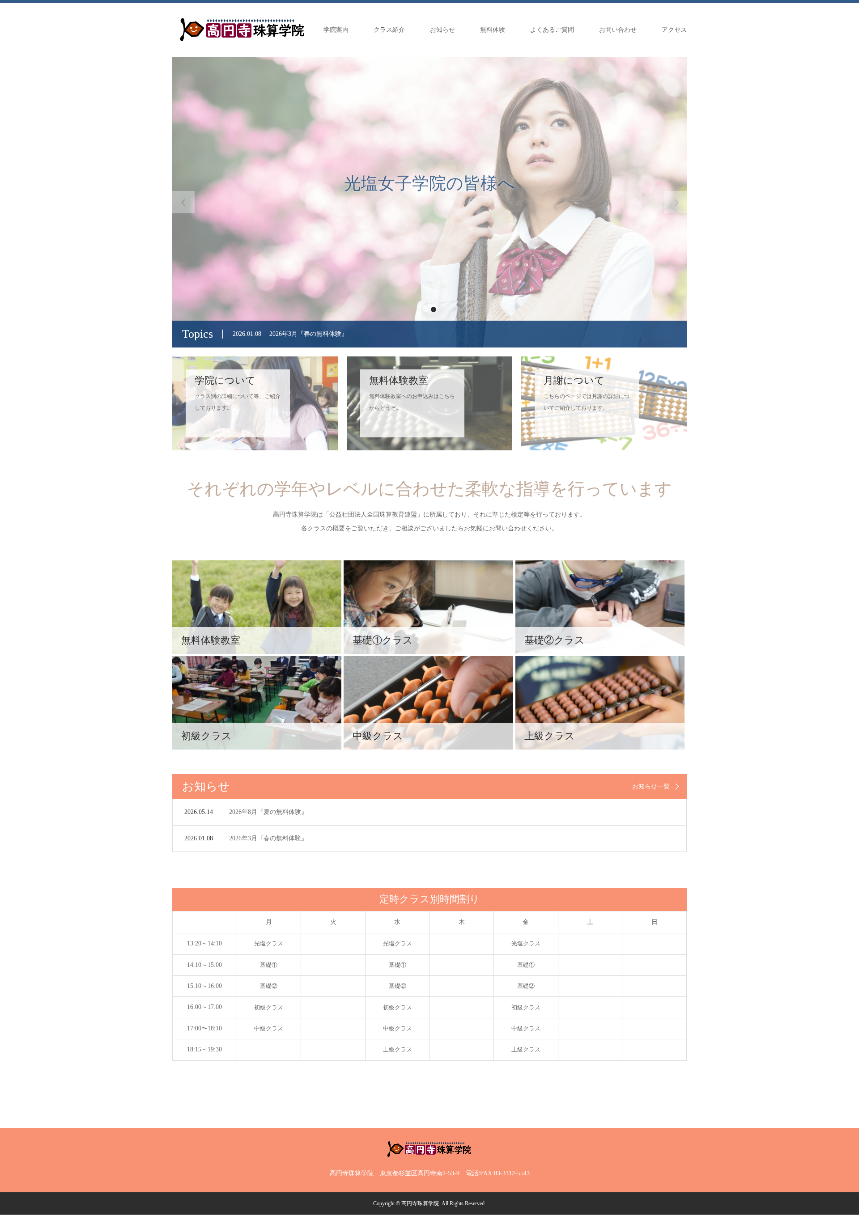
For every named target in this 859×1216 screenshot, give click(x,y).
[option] (429, 202)
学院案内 (336, 29)
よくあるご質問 (552, 29)
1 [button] (425, 309)
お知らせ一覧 (651, 787)
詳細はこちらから (429, 241)
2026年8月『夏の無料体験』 (268, 812)
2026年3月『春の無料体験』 (268, 838)
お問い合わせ (618, 29)
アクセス (674, 29)
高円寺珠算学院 (420, 1203)
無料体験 (492, 29)
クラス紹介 (389, 29)
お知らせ (442, 29)
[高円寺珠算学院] (242, 29)
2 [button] (433, 309)
